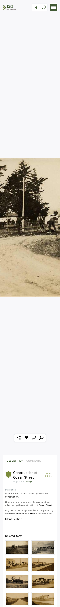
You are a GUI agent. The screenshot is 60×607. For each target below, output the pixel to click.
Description (15, 460)
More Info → (49, 474)
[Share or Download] (18, 438)
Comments (33, 460)
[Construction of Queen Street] (17, 547)
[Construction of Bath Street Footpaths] (17, 564)
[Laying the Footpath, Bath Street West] (43, 599)
